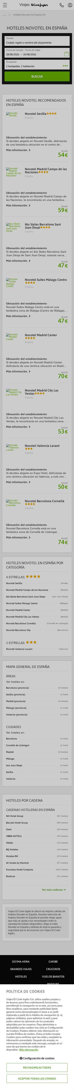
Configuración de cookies (38, 1058)
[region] (37, 544)
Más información (28, 1049)
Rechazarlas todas (37, 1067)
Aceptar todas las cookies (37, 1078)
